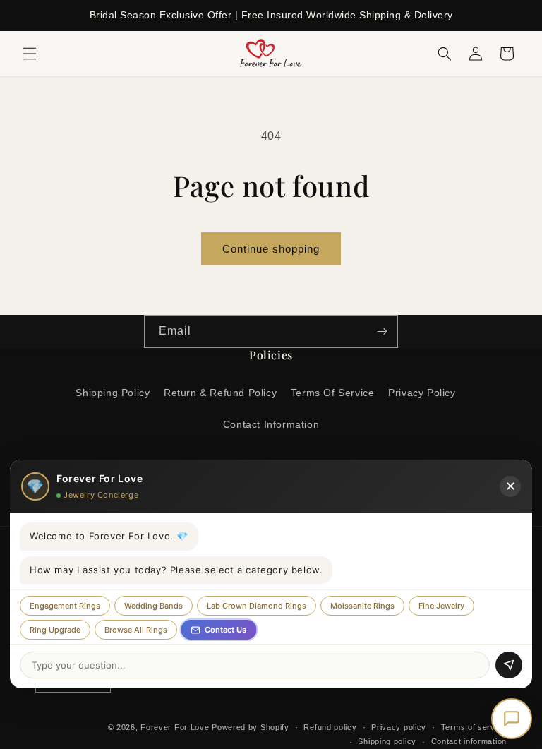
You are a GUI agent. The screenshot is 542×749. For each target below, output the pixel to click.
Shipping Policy (113, 392)
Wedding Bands (153, 606)
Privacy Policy (421, 392)
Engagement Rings (65, 606)
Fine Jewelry (441, 606)
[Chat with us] (511, 718)
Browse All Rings (135, 630)
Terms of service (474, 727)
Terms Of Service (333, 392)
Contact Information (271, 424)
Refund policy (329, 727)
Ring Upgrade (55, 630)
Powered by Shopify (250, 727)
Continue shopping (271, 249)
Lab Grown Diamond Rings (256, 606)
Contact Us (225, 630)
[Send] (508, 665)
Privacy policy (398, 727)
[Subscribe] (381, 331)
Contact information (469, 741)
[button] (29, 53)
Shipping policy (387, 741)
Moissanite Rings (362, 606)
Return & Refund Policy (220, 392)
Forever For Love (174, 727)
